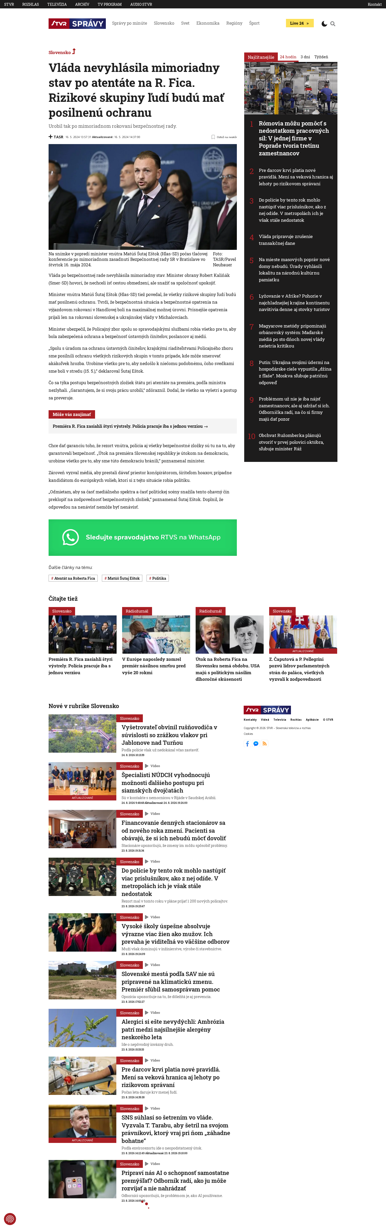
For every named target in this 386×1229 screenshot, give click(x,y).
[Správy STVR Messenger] (256, 745)
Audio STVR (141, 4)
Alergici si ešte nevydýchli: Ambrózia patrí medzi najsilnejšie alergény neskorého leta (173, 1029)
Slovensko (164, 23)
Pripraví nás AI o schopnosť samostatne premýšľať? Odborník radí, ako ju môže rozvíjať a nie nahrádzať (175, 1180)
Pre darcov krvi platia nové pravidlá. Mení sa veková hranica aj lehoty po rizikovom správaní (296, 177)
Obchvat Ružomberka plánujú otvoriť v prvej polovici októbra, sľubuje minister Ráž (291, 442)
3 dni (305, 56)
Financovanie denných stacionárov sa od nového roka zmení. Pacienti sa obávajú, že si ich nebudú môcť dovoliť (174, 830)
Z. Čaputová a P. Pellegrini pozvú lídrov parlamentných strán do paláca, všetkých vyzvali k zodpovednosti (299, 669)
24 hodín (288, 56)
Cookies (248, 734)
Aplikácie (312, 719)
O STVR (328, 719)
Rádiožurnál (137, 611)
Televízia (57, 4)
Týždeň (321, 56)
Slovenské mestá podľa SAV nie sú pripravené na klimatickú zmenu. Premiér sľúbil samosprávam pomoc (171, 981)
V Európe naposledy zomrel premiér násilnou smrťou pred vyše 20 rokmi (154, 666)
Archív (82, 4)
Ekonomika (208, 23)
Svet (185, 23)
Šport (254, 23)
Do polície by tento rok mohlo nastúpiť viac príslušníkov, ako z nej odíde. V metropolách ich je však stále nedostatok (292, 210)
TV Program (110, 4)
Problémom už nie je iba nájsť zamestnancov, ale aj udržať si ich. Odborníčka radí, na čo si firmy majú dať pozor (294, 409)
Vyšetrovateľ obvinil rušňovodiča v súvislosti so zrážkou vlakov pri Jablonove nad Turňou (169, 734)
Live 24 (297, 23)
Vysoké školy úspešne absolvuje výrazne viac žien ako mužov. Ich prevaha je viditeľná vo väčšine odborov (175, 933)
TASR (58, 136)
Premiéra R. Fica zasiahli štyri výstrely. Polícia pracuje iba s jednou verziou (128, 426)
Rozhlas (30, 4)
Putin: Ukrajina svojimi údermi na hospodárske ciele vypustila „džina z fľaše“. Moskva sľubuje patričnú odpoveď (295, 372)
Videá (265, 719)
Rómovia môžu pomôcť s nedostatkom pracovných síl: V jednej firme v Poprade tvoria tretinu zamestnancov (294, 138)
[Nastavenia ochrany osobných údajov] (10, 1219)
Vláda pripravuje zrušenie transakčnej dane (286, 239)
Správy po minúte (129, 23)
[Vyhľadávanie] (332, 23)
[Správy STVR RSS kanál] (264, 745)
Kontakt (375, 4)
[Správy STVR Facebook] (248, 745)
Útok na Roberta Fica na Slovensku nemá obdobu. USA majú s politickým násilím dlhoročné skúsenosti (228, 669)
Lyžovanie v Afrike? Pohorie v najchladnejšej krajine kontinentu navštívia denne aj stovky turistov (294, 302)
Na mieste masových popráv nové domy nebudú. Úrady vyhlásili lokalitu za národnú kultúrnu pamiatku (294, 269)
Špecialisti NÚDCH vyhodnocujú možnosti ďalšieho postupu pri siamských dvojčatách (166, 782)
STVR (9, 4)
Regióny (234, 23)
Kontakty (250, 719)
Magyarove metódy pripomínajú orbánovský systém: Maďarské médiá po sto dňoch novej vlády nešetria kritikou (292, 336)
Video (155, 765)
